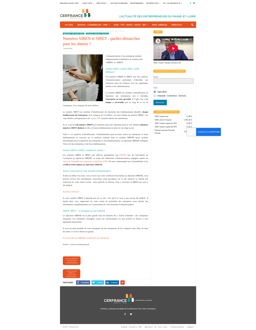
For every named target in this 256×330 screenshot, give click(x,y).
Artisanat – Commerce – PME (131, 327)
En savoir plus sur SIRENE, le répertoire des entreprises (86, 238)
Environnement (137, 3)
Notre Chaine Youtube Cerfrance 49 (167, 63)
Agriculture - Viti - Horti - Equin (73, 33)
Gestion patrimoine (118, 3)
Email (156, 77)
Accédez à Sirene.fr (71, 192)
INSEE (123, 155)
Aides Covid (87, 3)
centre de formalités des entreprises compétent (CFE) (85, 161)
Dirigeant (176, 25)
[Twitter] (194, 3)
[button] (192, 25)
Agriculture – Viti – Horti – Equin (156, 327)
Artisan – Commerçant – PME (92, 25)
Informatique (152, 3)
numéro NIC (95, 118)
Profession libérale (177, 327)
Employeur (101, 3)
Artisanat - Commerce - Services (97, 33)
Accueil (69, 25)
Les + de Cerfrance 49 (171, 3)
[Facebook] (190, 3)
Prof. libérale (159, 25)
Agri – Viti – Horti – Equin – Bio (130, 25)
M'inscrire (160, 102)
